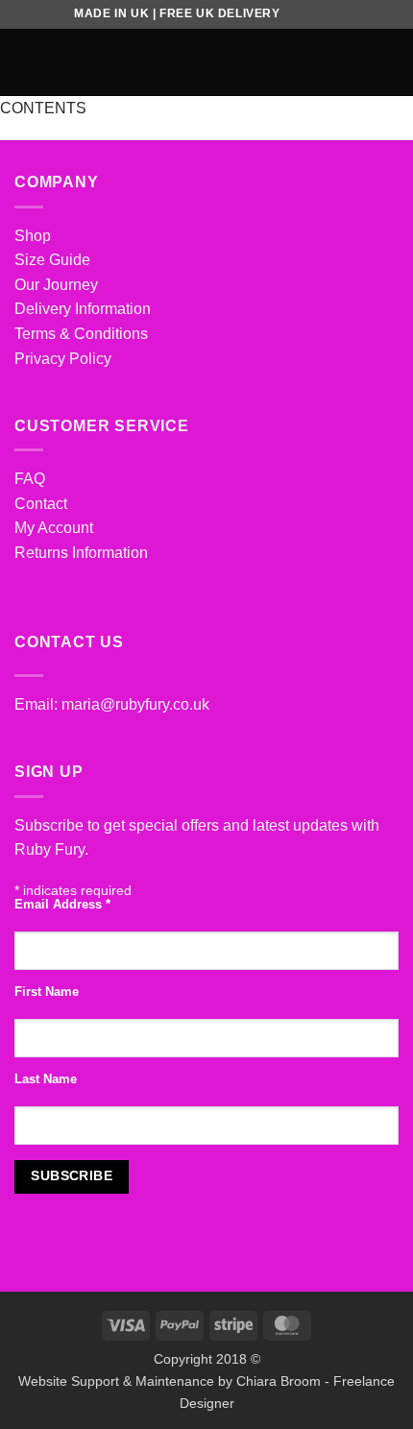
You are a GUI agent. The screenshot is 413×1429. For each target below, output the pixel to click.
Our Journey (56, 285)
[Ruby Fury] (207, 62)
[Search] (359, 62)
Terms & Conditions (81, 334)
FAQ (29, 479)
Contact (40, 504)
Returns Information (81, 553)
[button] (25, 61)
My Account (53, 528)
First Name (46, 992)
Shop (32, 236)
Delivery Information (82, 309)
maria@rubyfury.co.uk (135, 704)
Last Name (45, 1079)
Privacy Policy (62, 359)
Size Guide (52, 260)
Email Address (62, 904)
